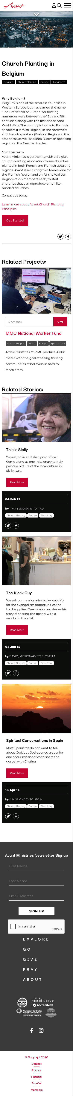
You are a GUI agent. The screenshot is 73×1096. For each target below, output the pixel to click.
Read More (17, 482)
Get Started (15, 220)
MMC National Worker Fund (34, 332)
